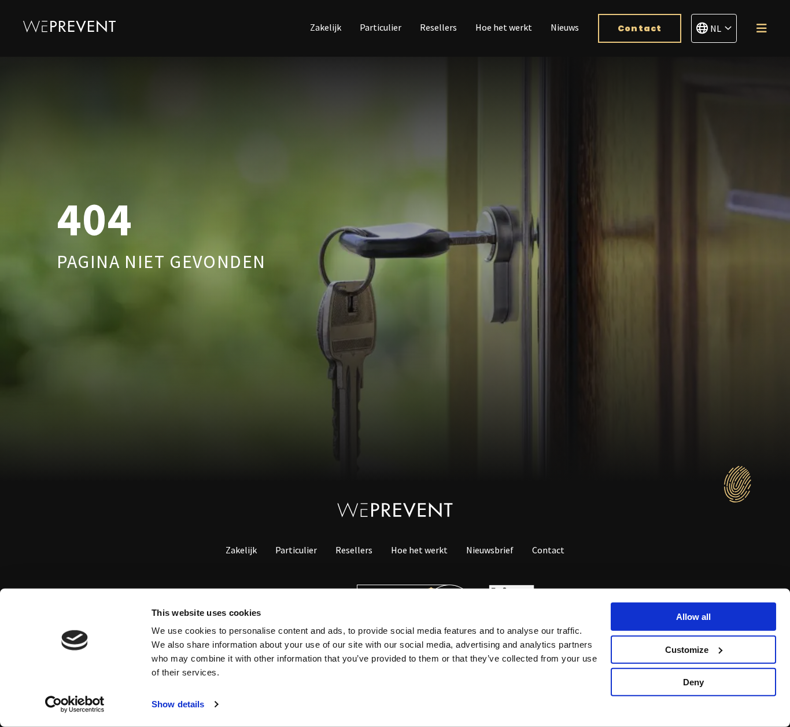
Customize (686, 649)
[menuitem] (325, 28)
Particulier (380, 27)
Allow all (693, 617)
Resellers (438, 27)
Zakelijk (325, 27)
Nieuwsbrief (490, 550)
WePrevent (69, 26)
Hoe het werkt (503, 27)
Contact (640, 28)
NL (715, 28)
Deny (693, 682)
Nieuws (565, 27)
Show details (178, 704)
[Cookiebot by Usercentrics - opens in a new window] (74, 704)
